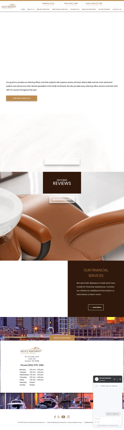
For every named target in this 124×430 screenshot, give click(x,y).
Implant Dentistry (43, 9)
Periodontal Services (60, 9)
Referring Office (48, 4)
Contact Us (116, 9)
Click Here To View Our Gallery (62, 161)
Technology (74, 9)
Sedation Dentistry (89, 9)
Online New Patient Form (21, 98)
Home (23, 9)
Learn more (96, 307)
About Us (30, 9)
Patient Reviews (104, 9)
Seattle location (62, 338)
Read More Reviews (62, 199)
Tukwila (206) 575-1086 (93, 4)
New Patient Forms (71, 4)
